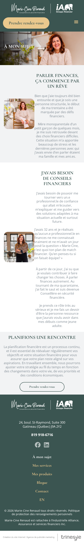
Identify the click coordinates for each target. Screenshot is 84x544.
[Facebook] (38, 445)
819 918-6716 (42, 434)
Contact (42, 491)
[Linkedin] (46, 445)
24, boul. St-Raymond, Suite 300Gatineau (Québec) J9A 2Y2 (42, 424)
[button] (76, 22)
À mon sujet (42, 457)
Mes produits (42, 474)
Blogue (42, 482)
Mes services (42, 465)
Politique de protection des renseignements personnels (46, 512)
